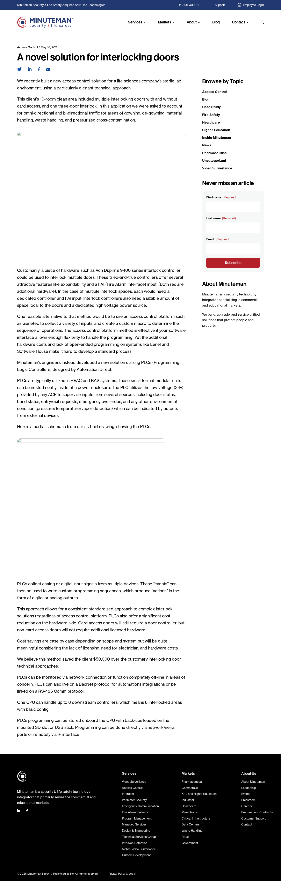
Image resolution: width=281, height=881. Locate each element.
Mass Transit (190, 812)
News (206, 145)
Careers (246, 806)
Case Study (211, 107)
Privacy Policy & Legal (122, 873)
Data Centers (191, 824)
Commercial (190, 788)
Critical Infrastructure (196, 818)
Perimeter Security (134, 800)
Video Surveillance (217, 168)
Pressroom (248, 800)
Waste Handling (192, 830)
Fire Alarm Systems (135, 812)
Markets (164, 22)
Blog (216, 22)
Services (135, 22)
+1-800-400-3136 (190, 5)
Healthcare (211, 122)
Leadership (248, 788)
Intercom (128, 794)
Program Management (137, 818)
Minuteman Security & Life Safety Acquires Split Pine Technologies (61, 5)
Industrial (188, 800)
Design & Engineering (136, 830)
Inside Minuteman (216, 137)
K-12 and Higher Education (199, 794)
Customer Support (253, 818)
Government (190, 843)
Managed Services (134, 824)
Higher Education (216, 130)
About (192, 22)
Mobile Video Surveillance (139, 849)
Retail (185, 837)
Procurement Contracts (257, 812)
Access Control (27, 47)
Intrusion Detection (134, 843)
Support (220, 5)
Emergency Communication (140, 806)
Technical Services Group (139, 837)
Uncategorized (214, 161)
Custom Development (136, 855)
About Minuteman (253, 782)
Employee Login (253, 5)
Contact (238, 22)
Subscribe (233, 262)
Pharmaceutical (214, 153)
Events (245, 794)
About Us (248, 773)
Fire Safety (211, 115)
